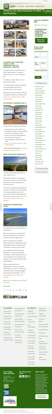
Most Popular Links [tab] (41, 83)
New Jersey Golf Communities (39, 137)
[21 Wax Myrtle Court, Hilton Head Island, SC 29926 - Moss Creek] (4, 297)
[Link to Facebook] (43, 1)
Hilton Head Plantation (11, 280)
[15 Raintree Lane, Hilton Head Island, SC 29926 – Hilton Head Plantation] (16, 29)
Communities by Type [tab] (42, 168)
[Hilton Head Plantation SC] (9, 35)
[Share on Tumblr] (16, 290)
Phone (43, 63)
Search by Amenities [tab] (41, 172)
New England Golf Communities (40, 133)
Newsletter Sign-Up (8, 3)
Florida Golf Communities (38, 115)
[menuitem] (8, 3)
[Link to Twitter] (48, 1)
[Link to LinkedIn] (46, 1)
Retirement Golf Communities (39, 88)
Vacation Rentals (43, 330)
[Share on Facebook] (4, 290)
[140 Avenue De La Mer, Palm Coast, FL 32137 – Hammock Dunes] (1, 207)
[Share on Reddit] (22, 290)
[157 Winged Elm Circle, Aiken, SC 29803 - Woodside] (13, 297)
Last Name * (44, 51)
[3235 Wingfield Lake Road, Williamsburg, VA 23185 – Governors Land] (51, 207)
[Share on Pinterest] (10, 290)
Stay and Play (39, 164)
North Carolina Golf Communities (40, 141)
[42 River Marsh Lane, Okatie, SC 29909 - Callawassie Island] (10, 297)
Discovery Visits (39, 161)
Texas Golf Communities (38, 154)
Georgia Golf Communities (38, 120)
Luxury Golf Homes (40, 104)
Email (37, 57)
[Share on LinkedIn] (13, 290)
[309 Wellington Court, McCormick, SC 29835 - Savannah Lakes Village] (7, 297)
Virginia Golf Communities (38, 158)
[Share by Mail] (25, 290)
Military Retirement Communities (40, 94)
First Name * (37, 51)
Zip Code (37, 63)
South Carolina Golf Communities (40, 150)
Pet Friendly (42, 333)
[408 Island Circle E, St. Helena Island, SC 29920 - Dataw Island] (16, 297)
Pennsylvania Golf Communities (40, 145)
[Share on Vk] (19, 290)
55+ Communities (40, 91)
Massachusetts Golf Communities (40, 128)
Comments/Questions (41, 70)
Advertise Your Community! (18, 3)
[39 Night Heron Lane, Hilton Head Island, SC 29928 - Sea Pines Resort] (25, 297)
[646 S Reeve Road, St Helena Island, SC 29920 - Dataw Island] (22, 297)
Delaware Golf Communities (39, 111)
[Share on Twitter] (7, 290)
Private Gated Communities (39, 98)
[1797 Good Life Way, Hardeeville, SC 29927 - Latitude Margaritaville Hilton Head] (19, 297)
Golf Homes (38, 101)
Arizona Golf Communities (38, 107)
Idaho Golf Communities (38, 124)
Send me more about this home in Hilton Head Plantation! (15, 198)
